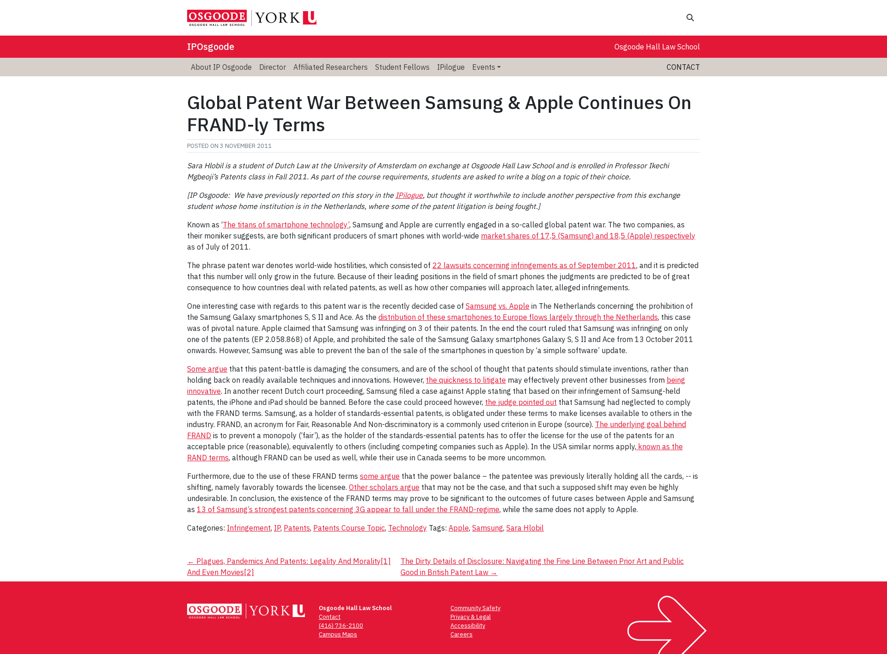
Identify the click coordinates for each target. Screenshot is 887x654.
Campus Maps (338, 634)
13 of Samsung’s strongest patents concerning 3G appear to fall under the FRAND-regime (348, 509)
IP (277, 527)
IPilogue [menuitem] (451, 67)
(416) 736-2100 (341, 626)
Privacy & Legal (470, 617)
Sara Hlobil (525, 527)
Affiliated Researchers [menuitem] (330, 67)
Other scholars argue (384, 487)
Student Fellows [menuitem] (402, 67)
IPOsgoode (210, 46)
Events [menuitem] (483, 67)
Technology (407, 527)
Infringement (249, 527)
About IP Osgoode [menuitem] (221, 67)
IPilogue (409, 195)
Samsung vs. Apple (497, 306)
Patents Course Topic (349, 527)
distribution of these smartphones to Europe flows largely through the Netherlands (518, 317)
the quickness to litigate (466, 380)
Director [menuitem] (272, 67)
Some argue (207, 368)
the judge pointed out (521, 402)
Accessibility (467, 626)
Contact (683, 67)
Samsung (487, 527)
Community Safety (475, 608)
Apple (459, 527)
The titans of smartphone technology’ (286, 224)
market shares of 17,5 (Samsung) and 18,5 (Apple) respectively (588, 235)
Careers (461, 634)
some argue (380, 476)
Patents (297, 527)
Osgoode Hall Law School (657, 46)
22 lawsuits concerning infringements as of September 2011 (534, 265)
